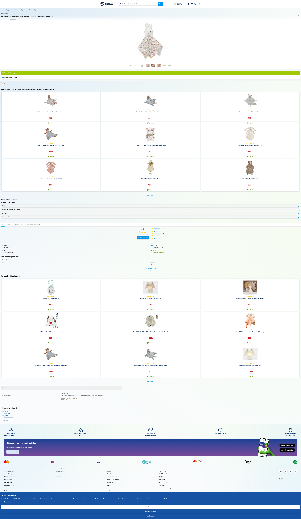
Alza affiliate (162, 479)
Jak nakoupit (59, 476)
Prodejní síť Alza (8, 479)
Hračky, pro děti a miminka (11, 10)
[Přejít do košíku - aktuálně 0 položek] (200, 4)
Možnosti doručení (9, 471)
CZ (282, 478)
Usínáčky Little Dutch (8, 217)
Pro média (110, 488)
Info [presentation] (3, 224)
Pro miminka (9, 417)
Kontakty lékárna (111, 474)
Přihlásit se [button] (179, 4)
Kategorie (5, 388)
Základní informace (112, 476)
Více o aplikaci (11, 452)
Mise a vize (110, 482)
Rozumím (150, 507)
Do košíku (52, 123)
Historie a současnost (113, 479)
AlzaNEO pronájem (164, 474)
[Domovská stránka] (2, 10)
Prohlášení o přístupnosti (10, 488)
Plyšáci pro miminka (7, 206)
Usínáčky (34, 10)
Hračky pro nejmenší (25, 10)
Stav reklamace (60, 474)
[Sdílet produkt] (299, 16)
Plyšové (8, 413)
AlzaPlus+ (161, 476)
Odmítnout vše (150, 516)
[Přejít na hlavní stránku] (106, 4)
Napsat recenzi (144, 237)
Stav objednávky (60, 471)
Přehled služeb (8, 490)
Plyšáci (6, 415)
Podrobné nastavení (150, 511)
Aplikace (109, 490)
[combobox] (138, 4)
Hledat (160, 4)
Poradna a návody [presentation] (17, 224)
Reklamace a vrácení (9, 476)
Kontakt (109, 471)
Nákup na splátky (8, 482)
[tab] (3, 225)
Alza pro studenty (163, 482)
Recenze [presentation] (8, 224)
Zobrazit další (149, 195)
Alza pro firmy (162, 471)
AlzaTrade (161, 485)
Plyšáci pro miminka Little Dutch (11, 209)
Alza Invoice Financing (165, 488)
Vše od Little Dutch (5, 13)
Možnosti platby (8, 474)
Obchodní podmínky (9, 485)
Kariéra (109, 485)
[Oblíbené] (192, 4)
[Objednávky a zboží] (188, 4)
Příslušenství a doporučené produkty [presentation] (33, 224)
